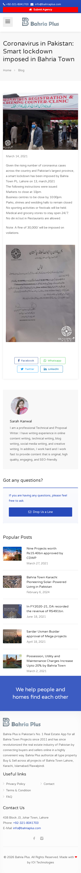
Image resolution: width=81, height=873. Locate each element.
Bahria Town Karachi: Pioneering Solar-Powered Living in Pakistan (46, 582)
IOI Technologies (42, 862)
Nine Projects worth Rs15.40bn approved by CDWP (45, 553)
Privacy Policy (15, 784)
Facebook (27, 360)
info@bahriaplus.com (48, 4)
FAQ (9, 797)
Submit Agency (42, 9)
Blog (21, 70)
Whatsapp (54, 360)
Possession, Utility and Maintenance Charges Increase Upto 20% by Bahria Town (50, 661)
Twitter (29, 369)
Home (7, 70)
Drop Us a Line (42, 512)
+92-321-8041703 (17, 4)
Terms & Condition (18, 790)
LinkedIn (53, 369)
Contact (49, 784)
